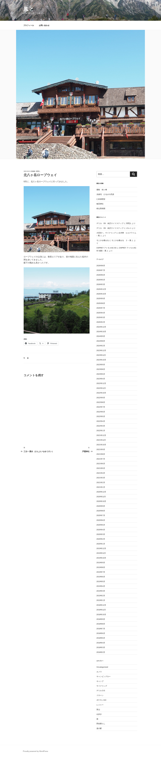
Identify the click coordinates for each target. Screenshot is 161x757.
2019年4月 (100, 586)
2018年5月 (100, 638)
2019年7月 (100, 572)
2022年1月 (100, 431)
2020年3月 (100, 534)
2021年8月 (100, 454)
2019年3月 (100, 591)
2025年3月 (100, 317)
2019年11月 (101, 553)
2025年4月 (100, 313)
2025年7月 (100, 308)
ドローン (100, 695)
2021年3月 (100, 478)
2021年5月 (100, 468)
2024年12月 (101, 327)
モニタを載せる (102, 240)
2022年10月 (101, 393)
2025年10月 (101, 294)
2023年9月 (100, 365)
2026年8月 (100, 266)
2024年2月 (100, 346)
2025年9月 (100, 298)
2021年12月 (101, 435)
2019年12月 (101, 548)
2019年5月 (100, 581)
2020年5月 (100, 525)
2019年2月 (100, 596)
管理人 (38, 171)
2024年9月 (100, 336)
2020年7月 (100, 515)
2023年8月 (100, 369)
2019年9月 (100, 563)
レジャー (100, 705)
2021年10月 (101, 445)
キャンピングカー (103, 676)
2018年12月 (101, 605)
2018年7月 (100, 629)
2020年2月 (100, 539)
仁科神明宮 (100, 199)
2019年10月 (101, 558)
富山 (98, 709)
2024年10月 (101, 332)
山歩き (99, 714)
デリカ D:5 (100, 691)
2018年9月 (100, 619)
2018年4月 (100, 643)
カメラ (99, 672)
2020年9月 (100, 506)
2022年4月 (100, 421)
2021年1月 (100, 487)
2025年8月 (100, 303)
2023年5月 (100, 374)
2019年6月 (100, 577)
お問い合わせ (44, 25)
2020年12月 (101, 492)
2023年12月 (101, 350)
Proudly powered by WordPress (35, 751)
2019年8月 (100, 567)
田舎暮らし (100, 724)
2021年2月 (100, 482)
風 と (29, 8)
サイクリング (101, 686)
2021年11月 (101, 440)
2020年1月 (100, 544)
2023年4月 (100, 379)
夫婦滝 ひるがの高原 (105, 194)
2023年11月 (101, 355)
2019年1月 (100, 600)
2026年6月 (100, 275)
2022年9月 (100, 398)
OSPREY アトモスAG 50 (106, 248)
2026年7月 (100, 270)
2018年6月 (100, 633)
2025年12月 (101, 289)
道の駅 (99, 728)
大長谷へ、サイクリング (106, 233)
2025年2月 (100, 322)
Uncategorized (102, 667)
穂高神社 (100, 204)
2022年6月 (100, 412)
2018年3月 (100, 647)
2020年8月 (100, 511)
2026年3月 (100, 284)
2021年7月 (100, 459)
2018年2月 (100, 652)
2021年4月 (100, 473)
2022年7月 (100, 407)
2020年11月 (101, 497)
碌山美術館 (100, 208)
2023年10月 (101, 360)
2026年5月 (100, 280)
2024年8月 (100, 341)
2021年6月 (100, 464)
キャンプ (100, 681)
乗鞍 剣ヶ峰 (101, 190)
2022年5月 (100, 416)
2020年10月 (101, 501)
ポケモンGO (101, 700)
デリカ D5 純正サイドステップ (109, 223)
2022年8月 (100, 402)
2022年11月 (101, 388)
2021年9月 (100, 449)
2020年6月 (100, 520)
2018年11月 (101, 610)
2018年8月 (100, 624)
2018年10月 (101, 614)
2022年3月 (100, 426)
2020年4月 (100, 530)
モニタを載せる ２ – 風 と (122, 240)
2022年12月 (101, 383)
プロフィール (28, 25)
